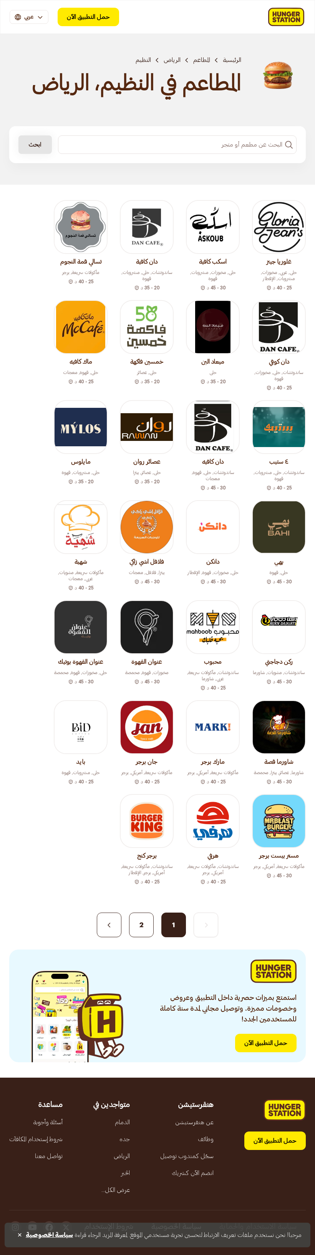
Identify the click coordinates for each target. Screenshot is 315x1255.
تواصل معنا (49, 1156)
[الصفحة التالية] (109, 925)
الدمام (122, 1122)
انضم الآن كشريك (193, 1173)
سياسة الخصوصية (49, 1235)
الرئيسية (232, 60)
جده (124, 1139)
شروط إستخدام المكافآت (36, 1139)
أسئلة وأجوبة (48, 1122)
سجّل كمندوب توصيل (187, 1156)
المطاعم (201, 60)
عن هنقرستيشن (194, 1122)
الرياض (172, 60)
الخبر (125, 1173)
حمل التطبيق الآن (88, 17)
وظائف (206, 1139)
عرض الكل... (115, 1190)
